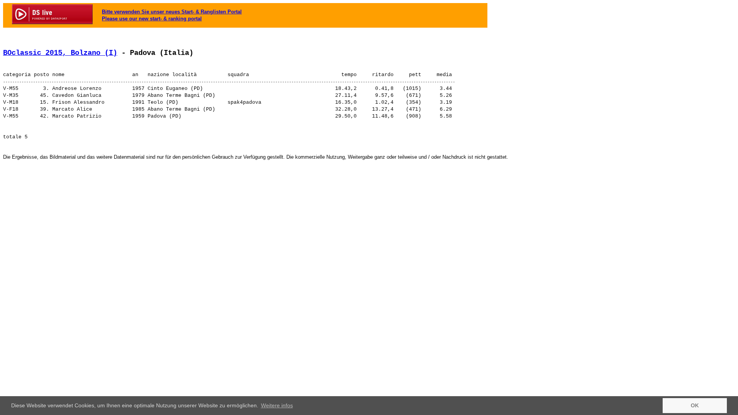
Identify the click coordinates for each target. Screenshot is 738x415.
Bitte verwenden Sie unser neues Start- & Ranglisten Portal (172, 12)
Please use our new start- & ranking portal (152, 19)
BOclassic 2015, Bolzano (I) (60, 53)
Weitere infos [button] (277, 405)
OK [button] (695, 405)
